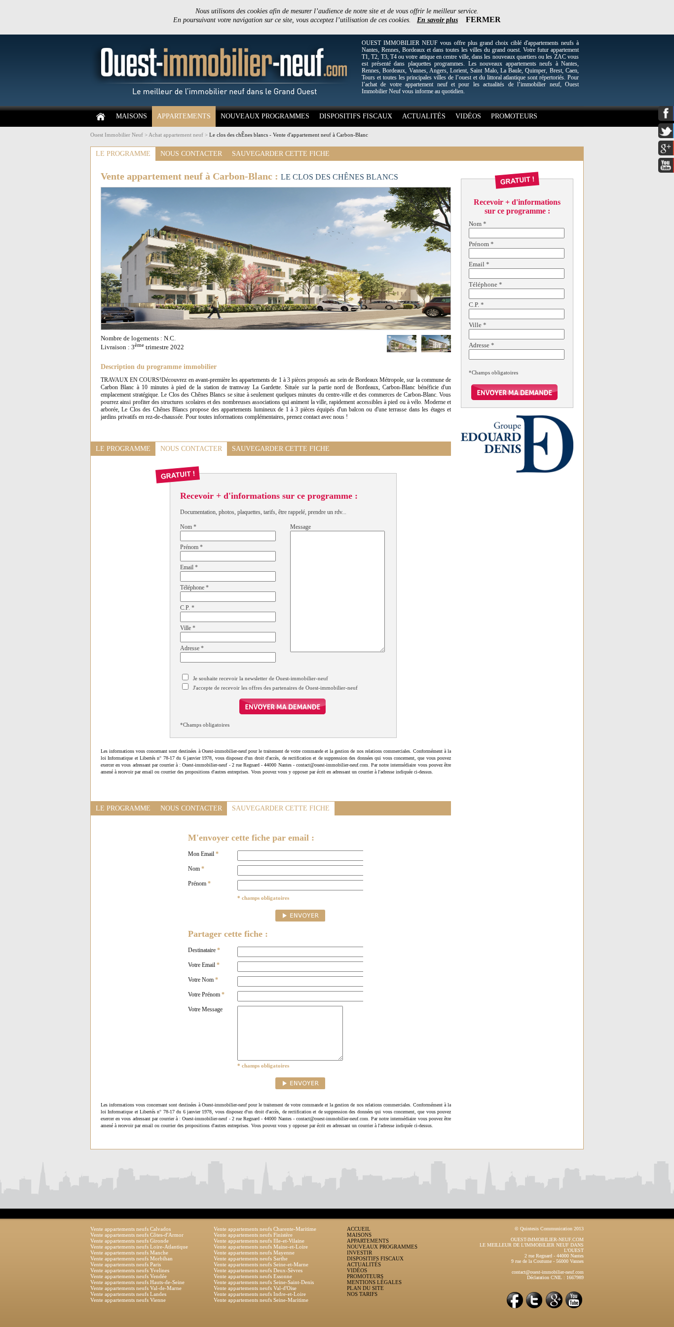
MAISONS (131, 116)
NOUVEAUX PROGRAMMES (265, 116)
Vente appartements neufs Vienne (128, 1300)
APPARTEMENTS (184, 116)
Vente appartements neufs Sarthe (251, 1258)
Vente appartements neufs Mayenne (254, 1252)
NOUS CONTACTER (191, 153)
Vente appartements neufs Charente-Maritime (265, 1229)
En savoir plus (437, 20)
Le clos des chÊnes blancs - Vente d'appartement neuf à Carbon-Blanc (288, 135)
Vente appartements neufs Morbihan (131, 1258)
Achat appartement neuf (176, 135)
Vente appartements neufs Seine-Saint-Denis (264, 1282)
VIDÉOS (468, 116)
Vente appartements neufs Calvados (130, 1229)
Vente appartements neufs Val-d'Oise (255, 1288)
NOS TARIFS (362, 1294)
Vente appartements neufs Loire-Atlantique (139, 1247)
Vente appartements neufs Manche (129, 1252)
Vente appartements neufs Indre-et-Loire (260, 1294)
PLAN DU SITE (365, 1288)
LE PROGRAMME (123, 153)
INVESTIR (359, 1252)
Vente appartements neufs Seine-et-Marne (261, 1264)
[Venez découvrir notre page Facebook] (514, 1307)
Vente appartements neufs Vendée (128, 1276)
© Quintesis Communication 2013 (549, 1228)
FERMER (483, 19)
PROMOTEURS (514, 116)
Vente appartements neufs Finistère (253, 1235)
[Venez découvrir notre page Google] (554, 1307)
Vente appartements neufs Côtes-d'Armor (137, 1235)
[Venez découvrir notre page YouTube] (574, 1307)
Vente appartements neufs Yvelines (129, 1270)
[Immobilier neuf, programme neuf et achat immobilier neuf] (223, 104)
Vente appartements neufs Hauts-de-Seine (137, 1282)
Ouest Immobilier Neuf (116, 135)
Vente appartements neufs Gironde (129, 1241)
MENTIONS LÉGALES (374, 1282)
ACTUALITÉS (424, 116)
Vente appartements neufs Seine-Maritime (261, 1300)
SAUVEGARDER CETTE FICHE (281, 153)
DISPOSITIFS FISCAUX (355, 116)
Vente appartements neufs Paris (125, 1264)
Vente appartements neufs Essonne (253, 1276)
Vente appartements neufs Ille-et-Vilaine (259, 1241)
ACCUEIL (359, 1229)
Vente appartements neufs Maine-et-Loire (261, 1247)
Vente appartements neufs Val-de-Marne (136, 1288)
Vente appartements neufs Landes (128, 1294)
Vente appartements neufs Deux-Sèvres (258, 1270)
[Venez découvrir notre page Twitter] (534, 1307)
